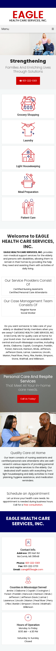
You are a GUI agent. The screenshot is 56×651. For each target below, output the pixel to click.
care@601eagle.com (32, 569)
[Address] (30, 4)
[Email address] (25, 4)
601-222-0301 (33, 563)
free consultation (33, 504)
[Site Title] (28, 16)
